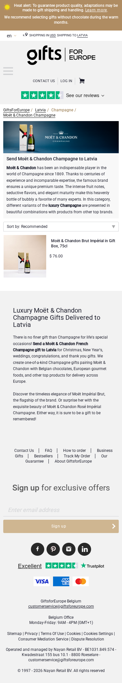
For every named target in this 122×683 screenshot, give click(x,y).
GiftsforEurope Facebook (37, 549)
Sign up (58, 526)
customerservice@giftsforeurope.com (61, 606)
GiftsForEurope (16, 110)
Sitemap (14, 633)
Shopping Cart (81, 81)
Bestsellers (43, 456)
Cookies (74, 633)
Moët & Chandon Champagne (29, 115)
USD (53, 35)
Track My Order (77, 456)
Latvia (82, 35)
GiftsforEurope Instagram (68, 549)
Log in (66, 81)
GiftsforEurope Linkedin (84, 549)
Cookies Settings (98, 633)
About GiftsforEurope (73, 461)
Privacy (31, 633)
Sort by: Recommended (27, 226)
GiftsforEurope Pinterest (53, 549)
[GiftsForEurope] (8, 71)
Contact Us (44, 81)
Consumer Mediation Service (43, 639)
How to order (74, 450)
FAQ (48, 450)
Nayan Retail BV (68, 649)
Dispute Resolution (87, 639)
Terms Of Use (52, 633)
